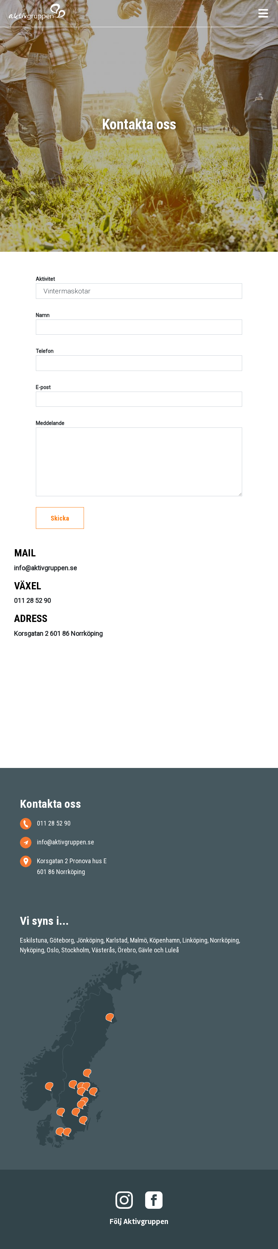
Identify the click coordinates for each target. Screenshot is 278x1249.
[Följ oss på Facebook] (154, 1199)
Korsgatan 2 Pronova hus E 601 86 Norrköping (72, 866)
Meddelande (50, 423)
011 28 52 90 (54, 823)
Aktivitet (45, 279)
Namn (43, 315)
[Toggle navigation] (263, 15)
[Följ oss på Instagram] (124, 1199)
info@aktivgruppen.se (65, 842)
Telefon (45, 351)
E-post (43, 387)
